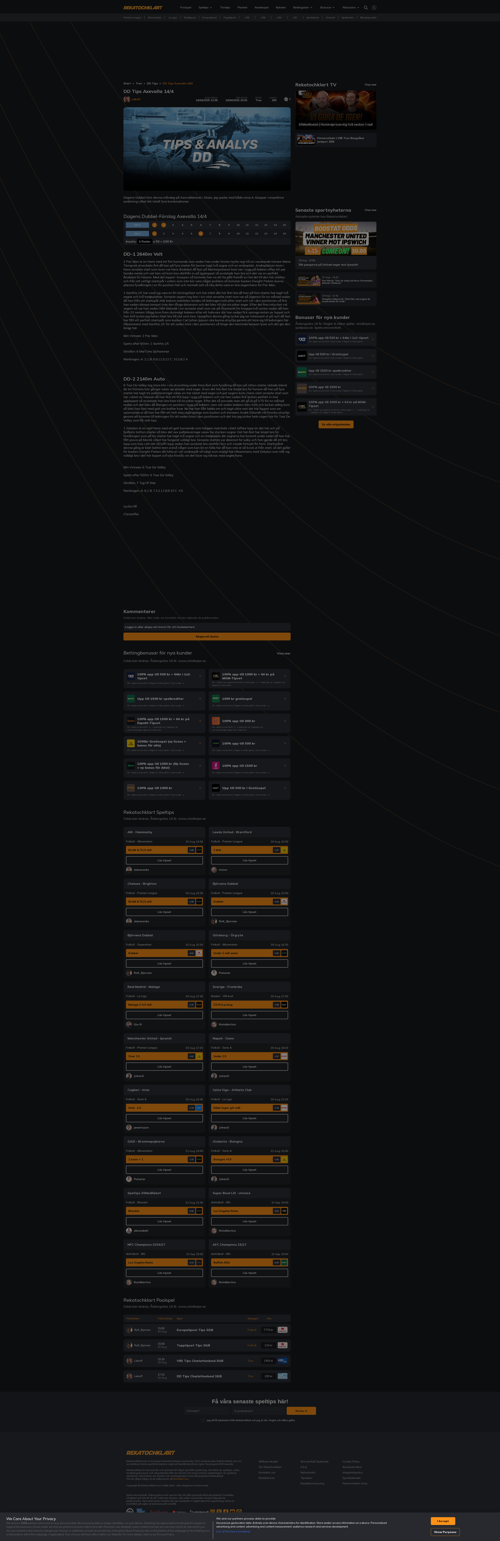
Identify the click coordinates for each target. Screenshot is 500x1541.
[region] (250, 1526)
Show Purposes (445, 1532)
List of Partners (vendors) (233, 1531)
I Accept (443, 1521)
